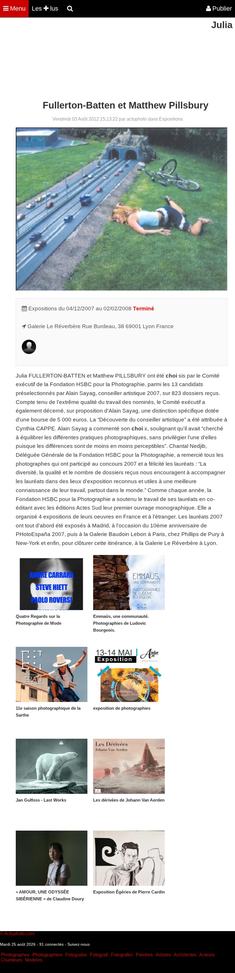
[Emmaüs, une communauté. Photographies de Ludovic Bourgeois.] (129, 582)
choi (170, 376)
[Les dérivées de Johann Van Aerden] (129, 766)
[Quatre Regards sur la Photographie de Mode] (51, 582)
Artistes (163, 954)
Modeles (33, 959)
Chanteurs (11, 959)
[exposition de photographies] (129, 674)
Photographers (47, 954)
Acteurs (207, 954)
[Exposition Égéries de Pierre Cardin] (129, 858)
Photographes (15, 954)
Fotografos (76, 954)
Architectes (185, 954)
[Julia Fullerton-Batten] (29, 352)
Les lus (45, 8)
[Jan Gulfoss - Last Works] (51, 766)
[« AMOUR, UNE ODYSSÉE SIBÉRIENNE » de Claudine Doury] (51, 858)
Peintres (144, 954)
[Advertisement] (104, 60)
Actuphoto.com (19, 933)
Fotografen (122, 954)
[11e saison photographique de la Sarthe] (51, 674)
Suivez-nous (78, 944)
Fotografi (99, 954)
